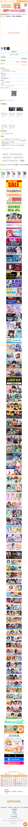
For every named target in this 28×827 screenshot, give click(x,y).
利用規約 (14, 813)
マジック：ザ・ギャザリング (8, 85)
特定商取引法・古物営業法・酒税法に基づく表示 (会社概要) (14, 807)
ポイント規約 (14, 814)
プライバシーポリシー (14, 818)
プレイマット (11, 100)
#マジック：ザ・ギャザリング (10, 160)
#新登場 (22, 160)
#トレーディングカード (16, 154)
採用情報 (14, 811)
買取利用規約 (14, 816)
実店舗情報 (14, 809)
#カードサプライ (7, 157)
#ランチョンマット (18, 157)
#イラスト (5, 154)
